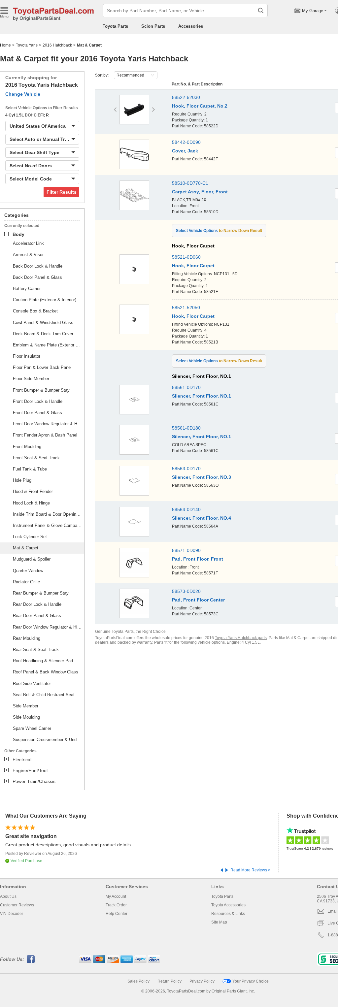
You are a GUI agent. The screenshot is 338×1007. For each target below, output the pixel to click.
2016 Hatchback (57, 45)
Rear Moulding (26, 638)
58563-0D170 (186, 468)
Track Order (116, 905)
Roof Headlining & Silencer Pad (43, 660)
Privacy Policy (202, 981)
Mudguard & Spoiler (32, 559)
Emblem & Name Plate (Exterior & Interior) (47, 344)
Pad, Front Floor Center (198, 599)
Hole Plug (22, 480)
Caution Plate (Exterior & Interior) (44, 299)
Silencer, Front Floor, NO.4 (201, 518)
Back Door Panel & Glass (37, 277)
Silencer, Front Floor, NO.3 (201, 477)
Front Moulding (27, 446)
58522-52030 (186, 97)
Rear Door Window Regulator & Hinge (47, 627)
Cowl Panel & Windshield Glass (43, 322)
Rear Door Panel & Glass (37, 615)
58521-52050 (186, 307)
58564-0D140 (186, 509)
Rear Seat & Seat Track (36, 649)
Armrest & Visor (28, 254)
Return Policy (169, 981)
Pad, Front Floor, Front (197, 559)
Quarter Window (28, 570)
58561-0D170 (186, 387)
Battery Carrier (27, 288)
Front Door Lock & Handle (37, 401)
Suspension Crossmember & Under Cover (47, 739)
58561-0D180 (186, 428)
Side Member (25, 705)
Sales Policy (138, 981)
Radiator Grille (26, 581)
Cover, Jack (185, 150)
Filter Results (62, 192)
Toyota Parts (115, 26)
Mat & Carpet (25, 547)
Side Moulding (26, 717)
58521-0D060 (186, 257)
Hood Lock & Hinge (31, 503)
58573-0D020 (186, 591)
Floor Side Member (31, 378)
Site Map (219, 922)
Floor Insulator (26, 356)
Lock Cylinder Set (30, 536)
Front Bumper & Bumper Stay (41, 390)
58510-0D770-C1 (190, 183)
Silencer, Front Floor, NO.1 (201, 396)
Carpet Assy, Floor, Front (200, 191)
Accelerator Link (28, 243)
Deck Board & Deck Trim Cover (43, 333)
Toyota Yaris (27, 45)
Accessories (190, 26)
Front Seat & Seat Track (36, 457)
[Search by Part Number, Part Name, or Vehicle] (261, 11)
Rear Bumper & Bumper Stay (41, 593)
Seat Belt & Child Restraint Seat (44, 694)
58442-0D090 (186, 142)
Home (5, 45)
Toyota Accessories (228, 905)
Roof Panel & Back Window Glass (45, 671)
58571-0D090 (186, 550)
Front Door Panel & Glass (37, 412)
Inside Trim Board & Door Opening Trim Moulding (47, 514)
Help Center (116, 913)
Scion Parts (153, 26)
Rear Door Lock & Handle (37, 604)
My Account (116, 896)
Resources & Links (228, 913)
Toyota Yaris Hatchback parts (241, 637)
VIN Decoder (11, 913)
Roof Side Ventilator (32, 683)
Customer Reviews (17, 905)
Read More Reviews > (250, 870)
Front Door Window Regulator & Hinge (47, 423)
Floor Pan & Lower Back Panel (42, 367)
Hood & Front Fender (33, 491)
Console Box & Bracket (35, 311)
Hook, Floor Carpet (193, 265)
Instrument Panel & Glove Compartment (47, 525)
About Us (8, 896)
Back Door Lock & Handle (37, 266)
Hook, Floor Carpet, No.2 (199, 106)
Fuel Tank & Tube (30, 469)
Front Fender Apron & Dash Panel (45, 435)
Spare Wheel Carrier (32, 728)
